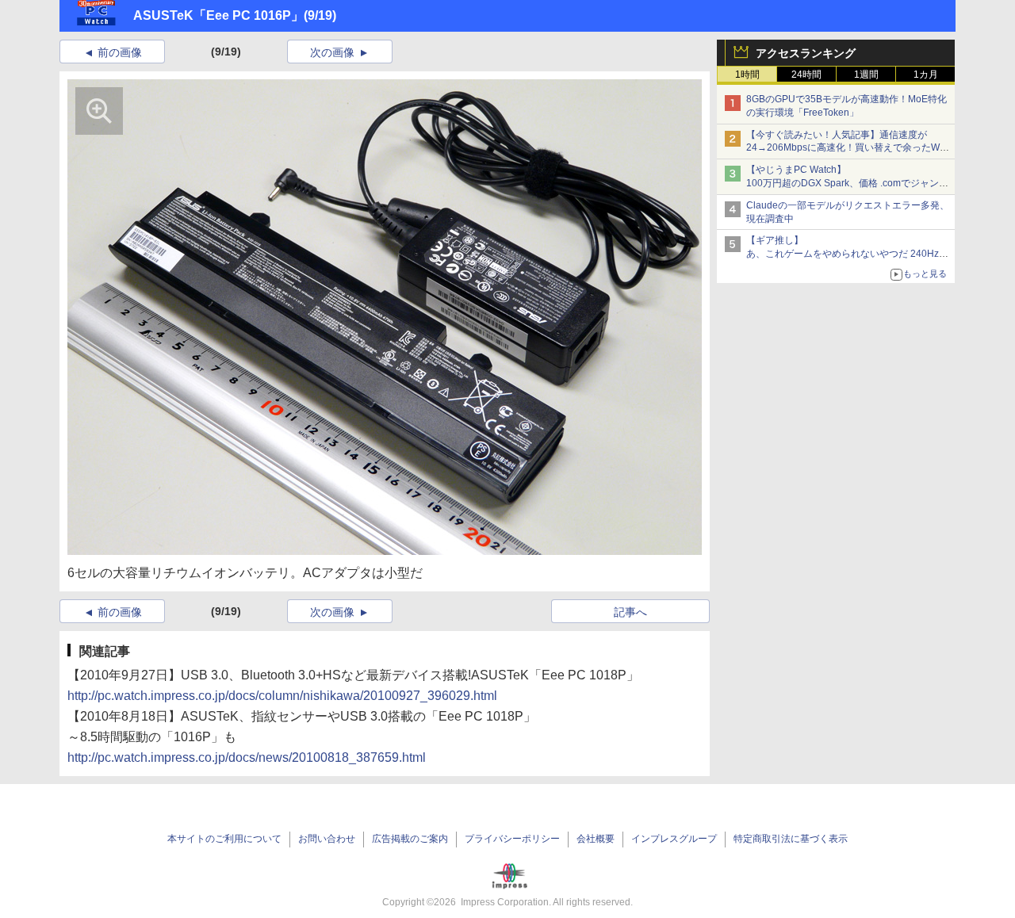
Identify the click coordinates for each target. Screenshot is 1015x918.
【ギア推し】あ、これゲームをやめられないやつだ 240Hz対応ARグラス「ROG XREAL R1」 (847, 254)
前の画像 (120, 52)
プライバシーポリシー (512, 838)
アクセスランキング (806, 53)
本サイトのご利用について (224, 838)
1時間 (747, 74)
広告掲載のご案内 (410, 838)
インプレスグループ (674, 838)
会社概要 (595, 838)
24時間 (806, 74)
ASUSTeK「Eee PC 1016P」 (218, 15)
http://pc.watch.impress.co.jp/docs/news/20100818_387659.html (246, 757)
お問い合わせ (326, 838)
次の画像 (332, 52)
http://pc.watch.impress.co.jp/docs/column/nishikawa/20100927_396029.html (282, 695)
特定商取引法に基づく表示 (790, 838)
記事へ (630, 612)
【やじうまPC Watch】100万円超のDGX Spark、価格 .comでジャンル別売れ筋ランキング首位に (847, 183)
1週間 (866, 74)
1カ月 (926, 74)
